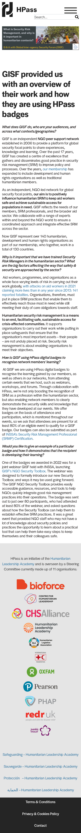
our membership (55, 168)
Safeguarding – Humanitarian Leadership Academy (41, 754)
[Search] (77, 16)
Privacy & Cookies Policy (40, 813)
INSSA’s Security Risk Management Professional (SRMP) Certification (39, 436)
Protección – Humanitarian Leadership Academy (40, 777)
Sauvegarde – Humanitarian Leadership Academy (40, 766)
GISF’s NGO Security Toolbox (23, 470)
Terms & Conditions (40, 801)
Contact (40, 825)
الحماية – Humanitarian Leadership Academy (40, 789)
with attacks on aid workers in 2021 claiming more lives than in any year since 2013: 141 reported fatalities (40, 290)
